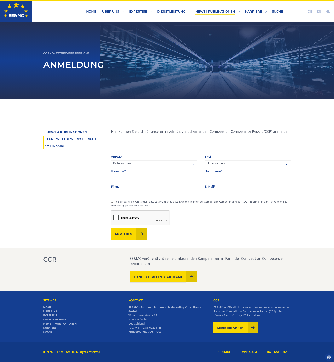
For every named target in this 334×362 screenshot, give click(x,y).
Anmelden (123, 234)
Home (47, 307)
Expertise (50, 315)
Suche (47, 331)
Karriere (49, 327)
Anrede (116, 156)
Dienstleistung (54, 319)
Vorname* (118, 171)
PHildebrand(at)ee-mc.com (146, 331)
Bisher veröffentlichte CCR (158, 277)
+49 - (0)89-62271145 (148, 327)
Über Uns (50, 311)
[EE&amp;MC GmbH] (16, 11)
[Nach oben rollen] (325, 353)
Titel (208, 156)
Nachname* (213, 171)
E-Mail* (210, 186)
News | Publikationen (60, 323)
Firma (115, 186)
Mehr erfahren (230, 328)
